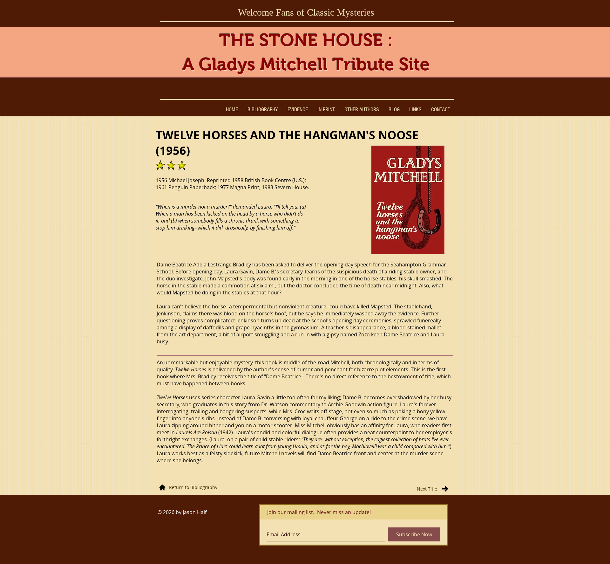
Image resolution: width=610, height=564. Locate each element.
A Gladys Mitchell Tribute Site (306, 64)
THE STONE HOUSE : (306, 40)
